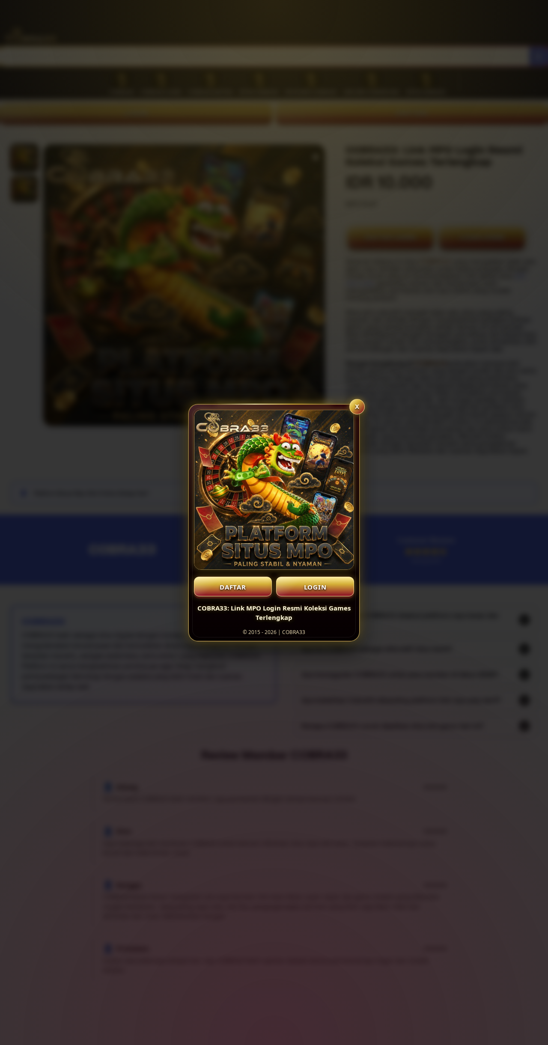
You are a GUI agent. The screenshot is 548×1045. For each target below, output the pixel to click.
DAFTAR (233, 587)
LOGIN (315, 587)
